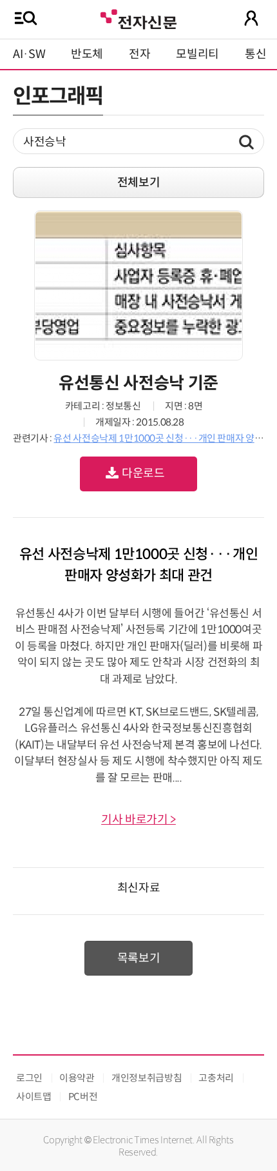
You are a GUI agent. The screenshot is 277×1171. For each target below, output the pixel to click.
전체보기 (138, 182)
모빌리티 (197, 54)
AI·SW (29, 54)
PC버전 (83, 1096)
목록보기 (138, 958)
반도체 (87, 54)
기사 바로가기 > (138, 819)
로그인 (29, 1078)
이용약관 (77, 1078)
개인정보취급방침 (146, 1078)
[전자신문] (138, 17)
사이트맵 (34, 1096)
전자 (139, 54)
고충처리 (216, 1078)
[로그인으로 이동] (251, 18)
